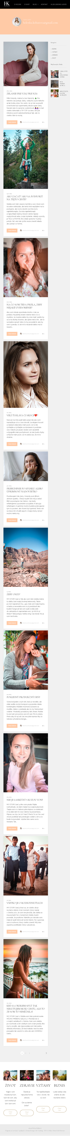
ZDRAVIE (55, 55)
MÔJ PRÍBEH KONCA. (62, 83)
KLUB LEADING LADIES (59, 4)
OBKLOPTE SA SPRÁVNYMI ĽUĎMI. (64, 74)
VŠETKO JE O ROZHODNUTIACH (25, 903)
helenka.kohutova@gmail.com (30, 122)
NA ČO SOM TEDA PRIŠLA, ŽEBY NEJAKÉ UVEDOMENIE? (24, 306)
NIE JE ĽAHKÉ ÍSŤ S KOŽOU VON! (25, 799)
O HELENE (17, 4)
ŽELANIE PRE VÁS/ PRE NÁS (22, 93)
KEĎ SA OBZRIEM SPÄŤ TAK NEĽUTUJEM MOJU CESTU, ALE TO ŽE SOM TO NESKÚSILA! (26, 1008)
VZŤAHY (54, 52)
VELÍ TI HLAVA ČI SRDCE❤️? (22, 415)
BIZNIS (54, 49)
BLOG (35, 4)
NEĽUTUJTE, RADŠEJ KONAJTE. (64, 93)
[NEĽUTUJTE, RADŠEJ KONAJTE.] (55, 93)
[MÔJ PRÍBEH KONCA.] (55, 84)
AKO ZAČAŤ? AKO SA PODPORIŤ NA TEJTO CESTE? (25, 198)
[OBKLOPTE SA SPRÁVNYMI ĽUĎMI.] (55, 74)
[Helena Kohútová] (6, 4)
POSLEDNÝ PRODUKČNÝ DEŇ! (23, 697)
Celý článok (12, 122)
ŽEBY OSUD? (13, 594)
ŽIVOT (54, 58)
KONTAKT (44, 4)
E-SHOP (27, 4)
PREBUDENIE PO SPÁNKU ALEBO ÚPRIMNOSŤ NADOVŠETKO (25, 490)
